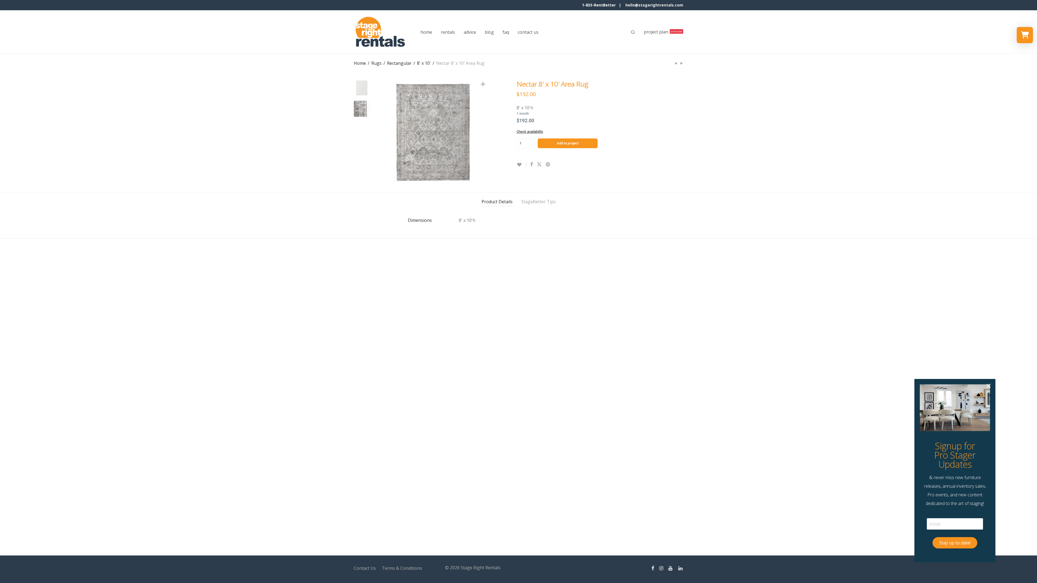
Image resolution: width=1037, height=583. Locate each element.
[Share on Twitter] (539, 164)
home (426, 32)
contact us (528, 32)
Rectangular (399, 63)
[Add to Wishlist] (521, 164)
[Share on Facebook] (531, 164)
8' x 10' (424, 63)
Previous (384, 133)
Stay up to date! (955, 543)
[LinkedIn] (680, 568)
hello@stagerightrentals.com (654, 5)
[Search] (633, 32)
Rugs (376, 63)
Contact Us (365, 568)
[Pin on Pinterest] (548, 164)
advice (470, 32)
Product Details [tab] (497, 202)
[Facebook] (652, 568)
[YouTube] (670, 568)
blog (489, 32)
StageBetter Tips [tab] (538, 202)
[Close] (989, 386)
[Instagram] (661, 568)
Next (484, 133)
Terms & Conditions (402, 568)
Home (360, 63)
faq (506, 32)
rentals (448, 32)
